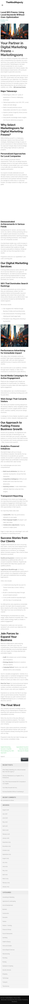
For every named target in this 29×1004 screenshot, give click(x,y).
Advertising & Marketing (8, 897)
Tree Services (5, 986)
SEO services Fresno (20, 87)
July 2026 (4, 814)
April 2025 (4, 874)
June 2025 (5, 866)
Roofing (4, 962)
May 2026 (4, 822)
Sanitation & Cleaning (7, 966)
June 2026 (5, 818)
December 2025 (6, 842)
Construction (5, 913)
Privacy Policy (16, 997)
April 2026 (5, 826)
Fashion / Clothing (7, 925)
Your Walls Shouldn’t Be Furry (9, 787)
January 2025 (5, 886)
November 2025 (6, 846)
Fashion (4, 921)
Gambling (4, 937)
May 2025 (4, 870)
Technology (5, 978)
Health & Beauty (6, 941)
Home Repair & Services (8, 949)
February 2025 (6, 882)
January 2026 (5, 838)
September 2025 (6, 854)
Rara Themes (18, 999)
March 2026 (5, 830)
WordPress (14, 1001)
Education (5, 917)
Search (3, 756)
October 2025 (5, 850)
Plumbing (4, 957)
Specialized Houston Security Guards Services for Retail (22, 749)
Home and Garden (7, 945)
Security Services (6, 970)
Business (4, 909)
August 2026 (5, 810)
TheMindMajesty (14, 2)
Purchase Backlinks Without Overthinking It (13, 791)
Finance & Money (6, 929)
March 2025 (5, 878)
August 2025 (5, 858)
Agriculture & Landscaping (9, 901)
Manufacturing (6, 953)
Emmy (3, 21)
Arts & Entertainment (7, 905)
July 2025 (4, 862)
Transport (4, 982)
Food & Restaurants (7, 933)
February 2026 (6, 834)
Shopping (4, 974)
